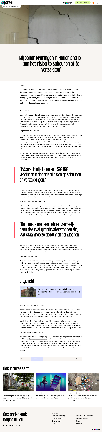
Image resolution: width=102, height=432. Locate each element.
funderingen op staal (27, 140)
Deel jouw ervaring (82, 2)
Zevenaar (60, 124)
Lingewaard (34, 124)
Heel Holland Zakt (51, 53)
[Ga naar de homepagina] (7, 3)
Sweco (42, 119)
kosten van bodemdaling (38, 339)
